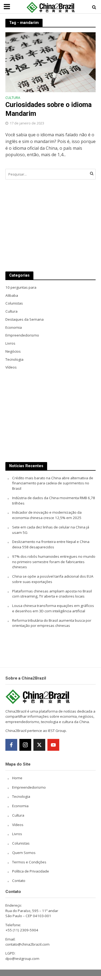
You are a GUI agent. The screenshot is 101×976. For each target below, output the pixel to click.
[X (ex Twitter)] (39, 745)
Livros (17, 833)
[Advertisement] (50, 225)
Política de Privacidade (30, 871)
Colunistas (21, 843)
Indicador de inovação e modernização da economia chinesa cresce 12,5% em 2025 (47, 515)
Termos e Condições (29, 862)
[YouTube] (53, 745)
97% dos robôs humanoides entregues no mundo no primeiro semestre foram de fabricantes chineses (53, 562)
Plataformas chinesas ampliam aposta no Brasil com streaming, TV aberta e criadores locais (52, 594)
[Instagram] (25, 745)
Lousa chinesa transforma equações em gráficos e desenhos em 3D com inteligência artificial (53, 608)
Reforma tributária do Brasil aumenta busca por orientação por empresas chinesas (51, 623)
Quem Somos (24, 852)
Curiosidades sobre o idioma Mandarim (48, 109)
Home (17, 777)
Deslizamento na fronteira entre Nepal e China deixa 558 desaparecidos (50, 544)
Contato (18, 880)
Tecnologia (21, 796)
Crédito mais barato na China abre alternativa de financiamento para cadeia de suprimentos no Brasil (52, 483)
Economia (20, 805)
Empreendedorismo (29, 787)
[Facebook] (11, 745)
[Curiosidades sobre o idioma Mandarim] (50, 62)
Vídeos (17, 824)
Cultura (12, 98)
